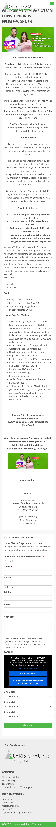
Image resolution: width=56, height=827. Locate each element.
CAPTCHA (8, 652)
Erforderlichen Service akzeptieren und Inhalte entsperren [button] (28, 681)
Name (8, 566)
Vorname (8, 577)
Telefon (9, 592)
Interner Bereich (10, 809)
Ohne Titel (9, 692)
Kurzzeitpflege (9, 780)
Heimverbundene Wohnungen (17, 787)
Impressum (7, 799)
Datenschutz (8, 802)
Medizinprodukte (10, 805)
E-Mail (7, 604)
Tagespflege (8, 783)
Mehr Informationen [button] (28, 668)
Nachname (8, 587)
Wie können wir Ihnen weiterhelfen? (24, 556)
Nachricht (9, 616)
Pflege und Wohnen (11, 777)
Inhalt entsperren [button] (28, 673)
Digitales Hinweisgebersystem (16, 812)
